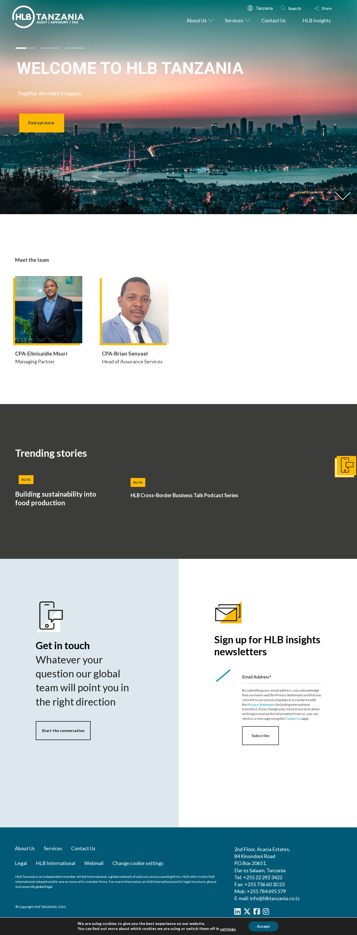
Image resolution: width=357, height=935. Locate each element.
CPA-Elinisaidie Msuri (41, 353)
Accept (263, 926)
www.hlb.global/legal (37, 887)
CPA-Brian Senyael (125, 353)
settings (228, 929)
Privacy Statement (261, 704)
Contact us (293, 718)
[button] (328, 8)
